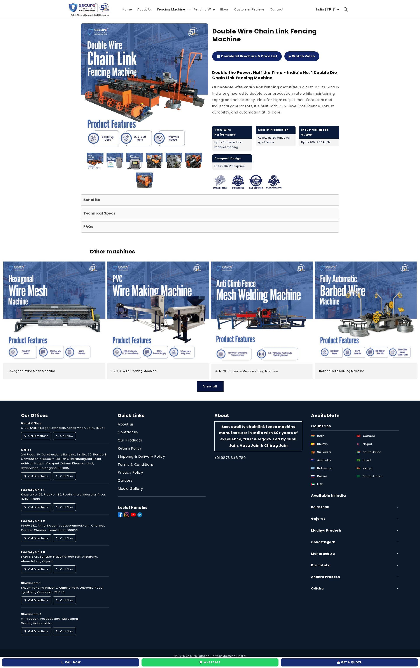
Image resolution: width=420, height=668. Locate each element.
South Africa (372, 452)
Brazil (367, 460)
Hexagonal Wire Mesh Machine (31, 371)
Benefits (91, 199)
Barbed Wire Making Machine (341, 371)
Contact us (128, 432)
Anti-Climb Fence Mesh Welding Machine (246, 371)
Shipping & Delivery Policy (141, 456)
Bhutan (322, 444)
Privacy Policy (130, 472)
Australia (324, 460)
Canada (369, 436)
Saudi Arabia (373, 476)
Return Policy (130, 448)
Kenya (368, 468)
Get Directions (38, 436)
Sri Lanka (324, 452)
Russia (322, 476)
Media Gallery (130, 488)
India (321, 436)
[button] (173, 9)
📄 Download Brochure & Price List (247, 56)
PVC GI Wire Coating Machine (134, 371)
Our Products (130, 440)
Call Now (66, 436)
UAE (320, 484)
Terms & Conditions (136, 464)
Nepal (367, 444)
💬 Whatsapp (209, 662)
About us (126, 424)
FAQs (88, 226)
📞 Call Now (71, 662)
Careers (125, 480)
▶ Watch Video (302, 56)
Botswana (324, 468)
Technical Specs (99, 213)
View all (210, 386)
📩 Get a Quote (349, 662)
